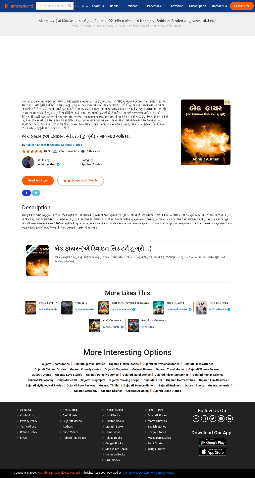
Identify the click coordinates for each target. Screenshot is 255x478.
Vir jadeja (149, 327)
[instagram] (204, 418)
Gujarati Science (111, 390)
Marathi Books (114, 426)
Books (114, 6)
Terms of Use (28, 426)
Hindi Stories (155, 409)
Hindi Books (112, 415)
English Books (114, 409)
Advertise (177, 6)
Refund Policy (28, 432)
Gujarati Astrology (85, 390)
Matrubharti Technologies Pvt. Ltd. (60, 472)
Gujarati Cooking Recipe (124, 380)
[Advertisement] (127, 66)
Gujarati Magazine (116, 369)
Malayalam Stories (159, 437)
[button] (70, 6)
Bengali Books (114, 443)
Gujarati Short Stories (56, 364)
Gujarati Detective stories (102, 374)
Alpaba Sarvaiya (86, 309)
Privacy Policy (28, 421)
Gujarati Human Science (207, 374)
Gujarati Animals (219, 385)
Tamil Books (112, 432)
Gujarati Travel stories (170, 369)
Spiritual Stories (91, 164)
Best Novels (70, 415)
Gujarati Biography (93, 380)
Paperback (154, 6)
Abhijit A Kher (35, 144)
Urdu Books (112, 460)
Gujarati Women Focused (204, 369)
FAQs (23, 437)
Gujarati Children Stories (50, 369)
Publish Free (241, 6)
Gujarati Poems (142, 369)
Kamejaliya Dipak (179, 309)
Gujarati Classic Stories (198, 364)
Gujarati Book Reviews (81, 385)
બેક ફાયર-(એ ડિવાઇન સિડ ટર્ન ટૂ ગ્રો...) (103, 248)
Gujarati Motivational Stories (161, 364)
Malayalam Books (116, 448)
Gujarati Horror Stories (180, 380)
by (40, 309)
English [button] (80, 6)
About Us (98, 6)
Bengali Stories (157, 432)
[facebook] (196, 418)
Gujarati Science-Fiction (139, 385)
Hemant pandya (123, 309)
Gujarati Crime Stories (167, 390)
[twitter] (212, 418)
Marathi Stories (157, 421)
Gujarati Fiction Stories (124, 364)
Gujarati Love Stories (68, 374)
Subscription (197, 6)
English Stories (157, 426)
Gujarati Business (169, 385)
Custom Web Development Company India (149, 472)
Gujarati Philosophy (40, 380)
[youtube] (221, 418)
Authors (68, 426)
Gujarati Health (67, 380)
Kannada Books (115, 454)
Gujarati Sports (194, 385)
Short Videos (70, 432)
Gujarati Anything (137, 390)
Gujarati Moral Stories (137, 374)
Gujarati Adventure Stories (171, 374)
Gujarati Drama (41, 374)
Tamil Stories (156, 443)
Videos (133, 6)
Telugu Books (113, 437)
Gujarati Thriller (109, 385)
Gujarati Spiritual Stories (66, 144)
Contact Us (219, 6)
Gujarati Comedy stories (85, 369)
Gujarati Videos (72, 421)
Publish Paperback (74, 437)
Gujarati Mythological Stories (44, 385)
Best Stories (70, 409)
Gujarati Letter (152, 380)
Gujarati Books (114, 421)
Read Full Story (38, 180)
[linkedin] (229, 418)
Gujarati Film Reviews (213, 380)
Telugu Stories (156, 448)
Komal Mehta (219, 309)
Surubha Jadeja (49, 309)
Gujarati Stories (157, 415)
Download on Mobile (84, 180)
